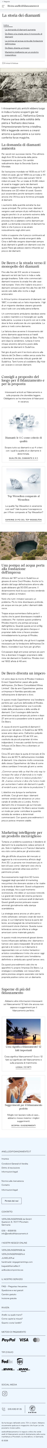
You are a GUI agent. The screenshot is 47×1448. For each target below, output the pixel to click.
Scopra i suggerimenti (23, 1125)
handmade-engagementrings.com (17, 1262)
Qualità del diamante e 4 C (23, 458)
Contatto (6, 1185)
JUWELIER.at (8, 1258)
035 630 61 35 (15, 1409)
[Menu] (3, 6)
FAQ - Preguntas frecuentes (14, 1286)
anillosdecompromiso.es (12, 1270)
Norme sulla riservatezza (13, 1181)
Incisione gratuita (9, 1298)
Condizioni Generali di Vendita (15, 1164)
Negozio (7, 1)
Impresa (5, 1159)
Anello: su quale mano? (12, 1315)
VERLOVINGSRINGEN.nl (13, 1254)
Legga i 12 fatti (23, 1067)
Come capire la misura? (12, 1319)
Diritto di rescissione (11, 1168)
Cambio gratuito (9, 1294)
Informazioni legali (10, 1172)
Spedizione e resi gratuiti (12, 1290)
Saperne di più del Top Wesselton (23, 520)
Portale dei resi (11, 1201)
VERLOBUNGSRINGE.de (13, 1250)
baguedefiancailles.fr (11, 1266)
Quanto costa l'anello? (12, 1323)
